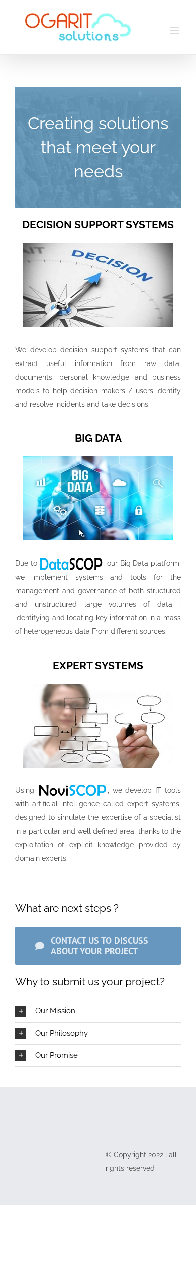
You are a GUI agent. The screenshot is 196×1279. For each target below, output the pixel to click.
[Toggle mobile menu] (175, 30)
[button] (98, 1011)
